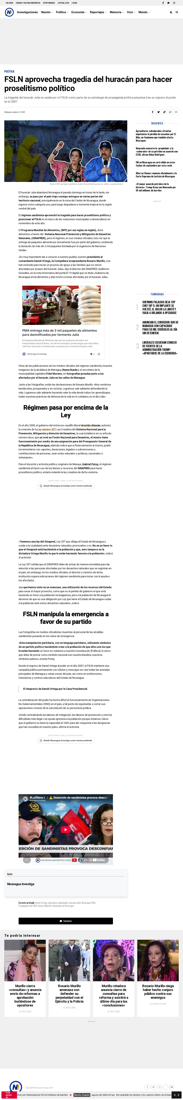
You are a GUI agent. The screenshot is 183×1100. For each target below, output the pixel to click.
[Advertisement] (91, 41)
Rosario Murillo (44, 906)
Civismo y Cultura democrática (28, 3)
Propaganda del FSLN (28, 906)
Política (61, 12)
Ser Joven (9, 3)
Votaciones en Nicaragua (63, 906)
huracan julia (75, 903)
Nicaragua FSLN (88, 903)
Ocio (130, 12)
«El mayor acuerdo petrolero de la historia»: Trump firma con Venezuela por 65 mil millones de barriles (156, 187)
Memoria (115, 12)
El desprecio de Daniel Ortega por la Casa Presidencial (55, 688)
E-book (74, 3)
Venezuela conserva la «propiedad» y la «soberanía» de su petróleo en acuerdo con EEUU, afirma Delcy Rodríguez (157, 151)
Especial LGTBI (63, 3)
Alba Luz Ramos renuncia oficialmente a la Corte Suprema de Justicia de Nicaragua (156, 174)
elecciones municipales (58, 903)
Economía (77, 12)
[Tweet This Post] (158, 112)
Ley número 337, (46, 429)
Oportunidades (49, 3)
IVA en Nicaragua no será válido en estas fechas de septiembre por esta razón (155, 164)
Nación (45, 12)
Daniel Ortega (41, 903)
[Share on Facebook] (152, 112)
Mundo (143, 12)
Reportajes (97, 12)
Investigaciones (27, 12)
